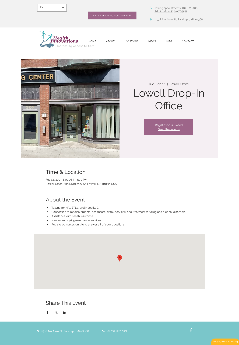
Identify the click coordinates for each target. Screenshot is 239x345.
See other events (169, 129)
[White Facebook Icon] (191, 330)
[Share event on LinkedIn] (64, 312)
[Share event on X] (56, 312)
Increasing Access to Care (76, 46)
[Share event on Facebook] (47, 312)
